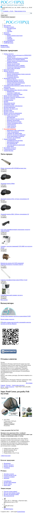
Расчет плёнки (8, 484)
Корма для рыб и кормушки (11, 95)
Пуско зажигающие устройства (15, 136)
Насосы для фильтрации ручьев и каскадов (19, 74)
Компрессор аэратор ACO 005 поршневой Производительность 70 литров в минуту (12, 263)
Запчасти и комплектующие (14, 94)
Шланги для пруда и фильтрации (13, 113)
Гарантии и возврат (9, 476)
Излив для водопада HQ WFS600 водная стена (13, 168)
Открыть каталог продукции (8, 17)
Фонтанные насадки (9, 103)
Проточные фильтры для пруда (15, 81)
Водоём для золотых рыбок (11, 494)
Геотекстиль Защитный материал (16, 67)
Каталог (8, 385)
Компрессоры (10, 91)
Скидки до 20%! (5, 46)
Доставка (9, 31)
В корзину (3, 171)
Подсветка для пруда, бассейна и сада (14, 97)
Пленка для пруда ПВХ (13, 64)
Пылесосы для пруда (9, 98)
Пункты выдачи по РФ (10, 475)
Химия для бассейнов (10, 139)
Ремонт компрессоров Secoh (14, 35)
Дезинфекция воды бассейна (15, 140)
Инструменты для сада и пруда (15, 119)
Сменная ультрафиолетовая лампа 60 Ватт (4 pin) (14, 280)
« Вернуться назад (6, 455)
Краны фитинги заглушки (14, 121)
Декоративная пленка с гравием (16, 65)
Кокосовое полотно (9, 69)
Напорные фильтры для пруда (15, 80)
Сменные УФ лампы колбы (14, 133)
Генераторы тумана (9, 104)
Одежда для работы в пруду (14, 123)
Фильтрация (7, 463)
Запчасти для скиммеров (14, 137)
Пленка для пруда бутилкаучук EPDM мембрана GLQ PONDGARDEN (17, 58)
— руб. (8, 11)
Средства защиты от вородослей (16, 145)
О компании (7, 34)
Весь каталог (7, 25)
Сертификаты (11, 40)
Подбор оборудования (10, 482)
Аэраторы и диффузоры (13, 93)
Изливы (6, 101)
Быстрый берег (11, 117)
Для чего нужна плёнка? (10, 491)
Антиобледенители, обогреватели (13, 106)
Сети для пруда (11, 127)
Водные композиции (9, 107)
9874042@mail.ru (8, 41)
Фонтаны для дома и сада (11, 108)
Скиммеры (7, 467)
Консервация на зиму (13, 142)
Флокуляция (10, 146)
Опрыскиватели (11, 124)
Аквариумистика (8, 150)
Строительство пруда (9, 149)
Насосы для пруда (9, 71)
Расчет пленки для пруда (7, 319)
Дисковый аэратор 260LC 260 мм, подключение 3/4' (15, 214)
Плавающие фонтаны (13, 77)
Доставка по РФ (11, 28)
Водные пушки (8, 110)
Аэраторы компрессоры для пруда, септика (15, 90)
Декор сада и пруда (12, 116)
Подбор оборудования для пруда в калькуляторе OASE (16, 316)
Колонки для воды (9, 111)
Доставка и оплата (9, 27)
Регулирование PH (12, 143)
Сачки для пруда (11, 126)
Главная (3, 385)
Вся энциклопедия (9, 495)
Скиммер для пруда (9, 88)
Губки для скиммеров (13, 132)
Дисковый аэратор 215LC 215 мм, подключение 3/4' (15, 199)
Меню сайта (4, 15)
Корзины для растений (13, 120)
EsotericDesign (21, 511)
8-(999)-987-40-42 (8, 43)
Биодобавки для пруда (10, 147)
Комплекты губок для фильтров (15, 130)
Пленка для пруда (9, 54)
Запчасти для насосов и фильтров (16, 134)
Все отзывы (29, 383)
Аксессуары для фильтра (14, 84)
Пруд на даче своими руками (12, 493)
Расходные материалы (10, 129)
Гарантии (9, 38)
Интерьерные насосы (13, 72)
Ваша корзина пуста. (20, 11)
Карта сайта (7, 485)
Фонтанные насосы (12, 75)
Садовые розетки (8, 100)
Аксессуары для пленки (13, 68)
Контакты (6, 32)
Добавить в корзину (9, 424)
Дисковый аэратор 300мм (8, 183)
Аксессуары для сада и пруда (12, 114)
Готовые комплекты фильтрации (16, 82)
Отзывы (9, 37)
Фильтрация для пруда (10, 78)
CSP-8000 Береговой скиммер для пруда (12, 295)
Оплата (9, 30)
